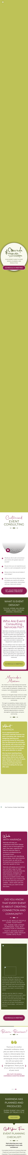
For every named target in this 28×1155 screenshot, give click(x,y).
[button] (3, 2)
